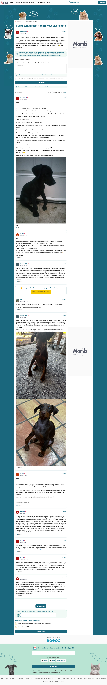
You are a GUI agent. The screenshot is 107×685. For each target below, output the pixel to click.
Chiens (27, 21)
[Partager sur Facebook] (48, 640)
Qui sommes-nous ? (8, 678)
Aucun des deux (61, 660)
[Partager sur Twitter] (51, 640)
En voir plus (41, 631)
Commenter (41, 82)
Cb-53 (21, 234)
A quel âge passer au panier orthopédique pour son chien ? (34, 623)
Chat (53, 660)
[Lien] (45, 62)
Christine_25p (23, 263)
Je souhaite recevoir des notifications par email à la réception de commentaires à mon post (41, 78)
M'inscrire (53, 666)
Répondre (20, 227)
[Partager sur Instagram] (53, 640)
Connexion (102, 2)
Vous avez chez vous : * (53, 657)
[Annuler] (17, 62)
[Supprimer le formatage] (32, 62)
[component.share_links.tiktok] (56, 640)
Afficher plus (41, 606)
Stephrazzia (23, 31)
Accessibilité (48, 681)
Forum (22, 21)
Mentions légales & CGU (55, 678)
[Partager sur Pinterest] (59, 640)
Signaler (64, 31)
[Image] (41, 62)
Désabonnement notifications (94, 678)
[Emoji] (49, 62)
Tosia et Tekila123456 (24, 627)
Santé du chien (34, 21)
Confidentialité (39, 678)
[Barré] (28, 62)
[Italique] (26, 62)
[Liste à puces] (35, 62)
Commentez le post (22, 59)
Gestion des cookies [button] (74, 678)
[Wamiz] (4, 2)
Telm (21, 578)
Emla (21, 299)
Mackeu (22, 511)
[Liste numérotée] (38, 62)
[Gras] (23, 62)
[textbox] (41, 69)
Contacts (28, 678)
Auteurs (20, 678)
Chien (45, 660)
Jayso (21, 540)
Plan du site (59, 681)
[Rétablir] (19, 62)
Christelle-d (23, 97)
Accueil (18, 21)
